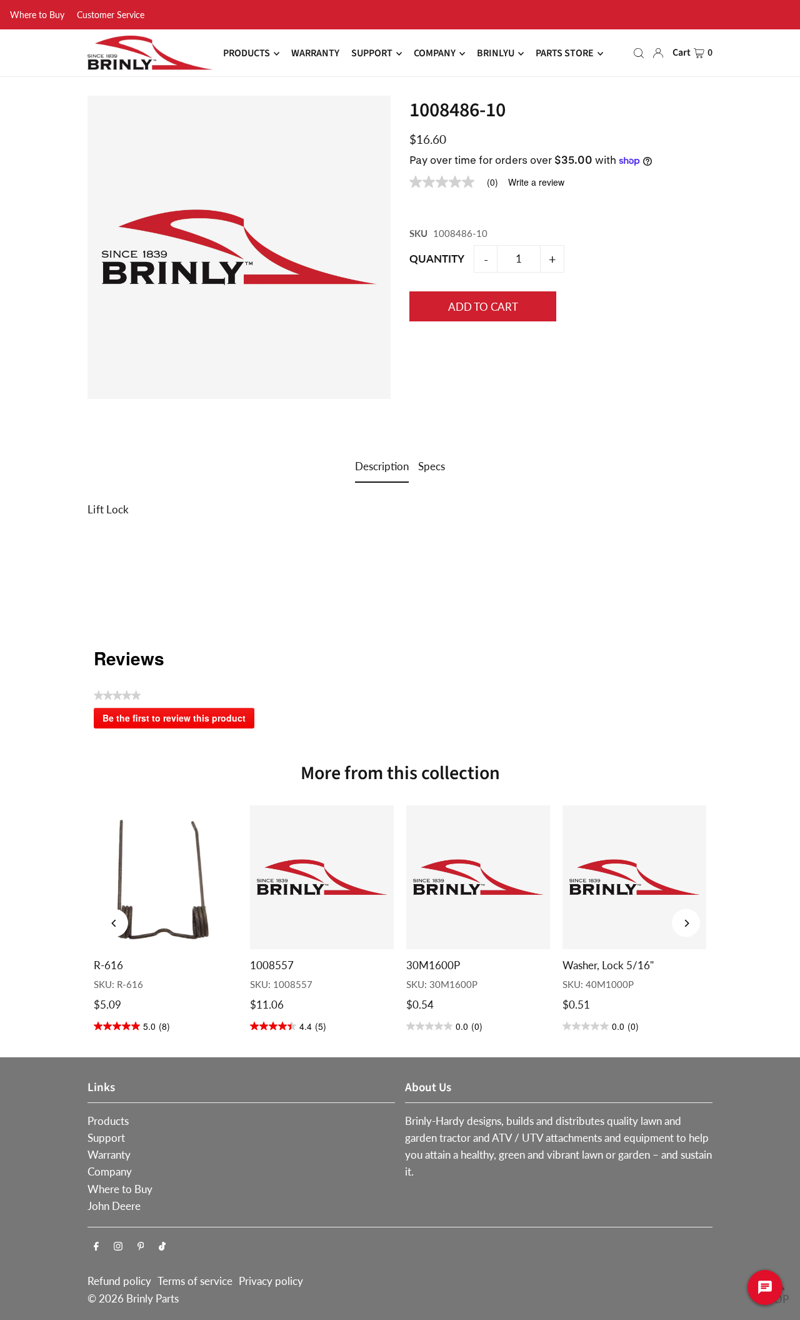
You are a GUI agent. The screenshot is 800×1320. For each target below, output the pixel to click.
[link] (458, 182)
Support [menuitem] (371, 54)
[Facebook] (96, 1246)
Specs (431, 466)
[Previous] (114, 923)
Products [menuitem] (246, 54)
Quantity (436, 258)
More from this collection (400, 773)
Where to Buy (37, 14)
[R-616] (166, 877)
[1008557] (322, 877)
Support (106, 1137)
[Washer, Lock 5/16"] (634, 877)
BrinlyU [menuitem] (495, 54)
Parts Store (565, 54)
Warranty (109, 1154)
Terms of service (195, 1280)
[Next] (686, 923)
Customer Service (110, 14)
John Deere (114, 1205)
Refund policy (119, 1280)
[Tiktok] (162, 1246)
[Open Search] (639, 53)
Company (110, 1171)
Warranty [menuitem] (315, 54)
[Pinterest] (141, 1246)
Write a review (536, 182)
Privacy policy (271, 1280)
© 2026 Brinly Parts (133, 1298)
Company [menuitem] (435, 54)
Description (382, 466)
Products (108, 1120)
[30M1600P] (478, 877)
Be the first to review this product (178, 720)
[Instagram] (118, 1246)
